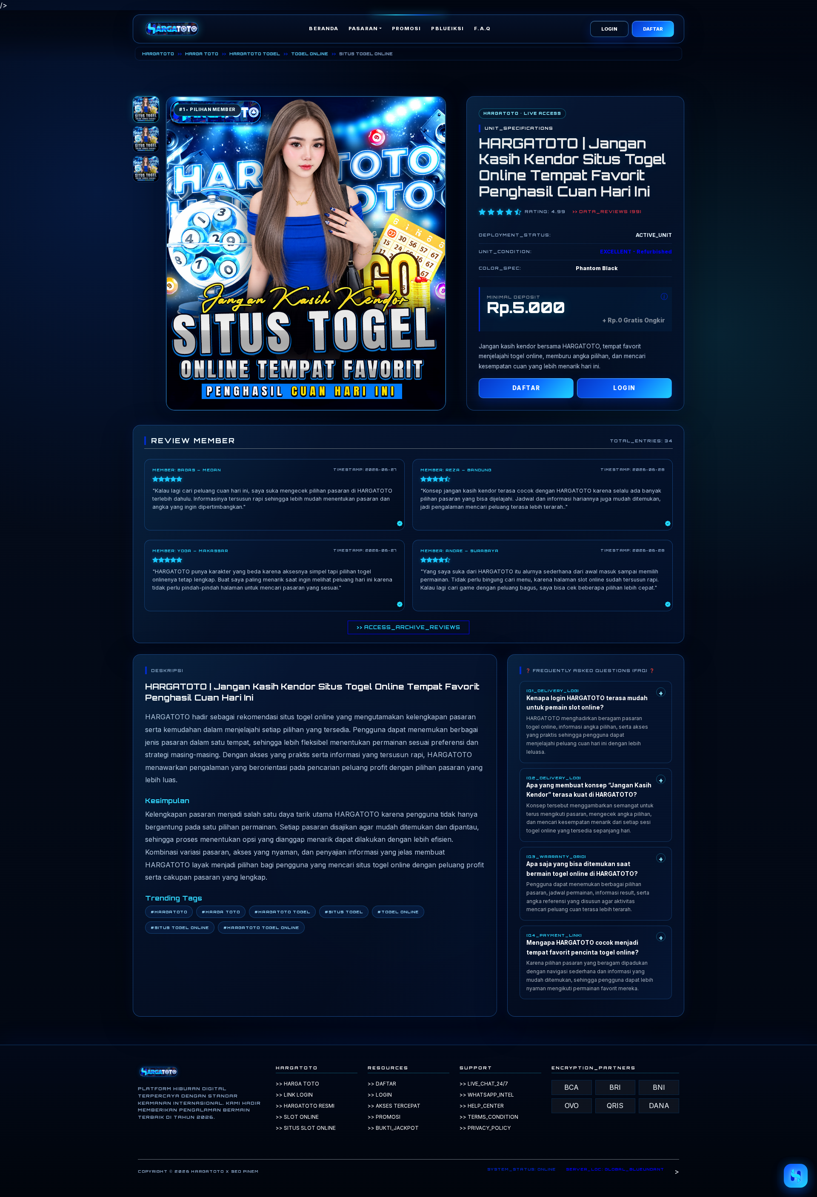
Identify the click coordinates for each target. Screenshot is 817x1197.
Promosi (406, 28)
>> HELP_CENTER (482, 1106)
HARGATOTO (158, 53)
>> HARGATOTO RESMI (305, 1106)
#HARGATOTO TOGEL (282, 911)
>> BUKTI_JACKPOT (393, 1128)
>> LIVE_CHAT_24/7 (484, 1083)
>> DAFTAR (382, 1083)
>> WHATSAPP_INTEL (487, 1095)
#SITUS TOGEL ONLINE (180, 927)
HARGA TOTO (201, 53)
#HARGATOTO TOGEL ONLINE (261, 927)
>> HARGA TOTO (297, 1083)
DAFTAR (653, 29)
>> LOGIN (380, 1095)
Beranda (323, 28)
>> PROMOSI (384, 1117)
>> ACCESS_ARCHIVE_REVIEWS (408, 627)
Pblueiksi (447, 28)
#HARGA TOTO (221, 911)
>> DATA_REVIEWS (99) (607, 211)
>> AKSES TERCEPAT (394, 1106)
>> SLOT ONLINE (297, 1117)
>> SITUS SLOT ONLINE (306, 1128)
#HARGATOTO (169, 911)
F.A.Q (482, 28)
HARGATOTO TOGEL (254, 53)
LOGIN (609, 29)
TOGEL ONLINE (309, 53)
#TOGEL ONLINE (398, 911)
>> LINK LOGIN (294, 1095)
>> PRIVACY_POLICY (485, 1128)
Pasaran (363, 28)
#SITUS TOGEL (344, 911)
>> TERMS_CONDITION (489, 1117)
